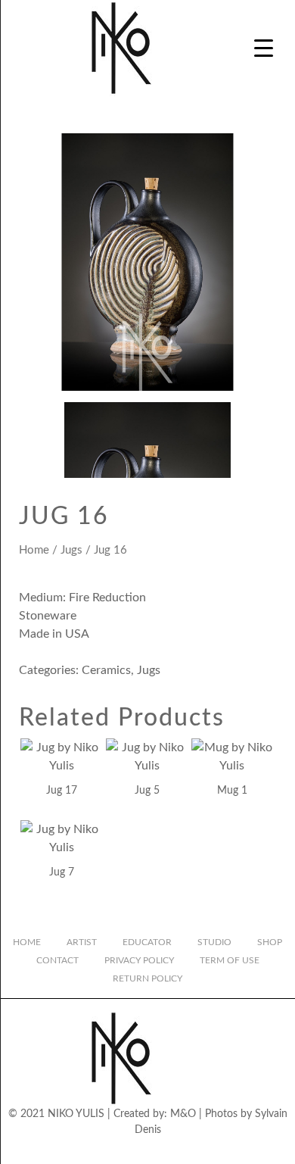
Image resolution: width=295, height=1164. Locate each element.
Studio (214, 942)
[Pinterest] (211, 1151)
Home (34, 550)
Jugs (71, 550)
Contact (57, 960)
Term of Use (229, 960)
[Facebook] (109, 1151)
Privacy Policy (139, 960)
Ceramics (106, 670)
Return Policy (147, 978)
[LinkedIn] (186, 1151)
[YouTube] (160, 1151)
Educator (147, 942)
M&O (183, 1114)
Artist (82, 942)
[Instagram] (83, 1151)
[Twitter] (134, 1151)
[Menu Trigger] (264, 47)
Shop (269, 942)
